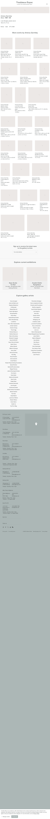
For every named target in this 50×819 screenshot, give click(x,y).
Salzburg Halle (6, 480)
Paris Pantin (5, 440)
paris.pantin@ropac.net (17, 446)
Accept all (14, 816)
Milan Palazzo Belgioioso (8, 490)
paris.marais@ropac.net (17, 434)
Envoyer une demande (36, 252)
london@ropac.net (16, 419)
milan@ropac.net (15, 496)
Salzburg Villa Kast (6, 468)
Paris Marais (5, 429)
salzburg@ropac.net (16, 474)
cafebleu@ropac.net (16, 459)
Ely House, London (7, 414)
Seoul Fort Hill (5, 503)
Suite (6, 26)
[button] (36, 424)
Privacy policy (5, 531)
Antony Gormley (6, 16)
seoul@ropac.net (15, 507)
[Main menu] (47, 4)
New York (5, 517)
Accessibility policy (12, 531)
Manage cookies (6, 816)
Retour (2, 26)
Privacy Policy (36, 813)
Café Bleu (5, 453)
